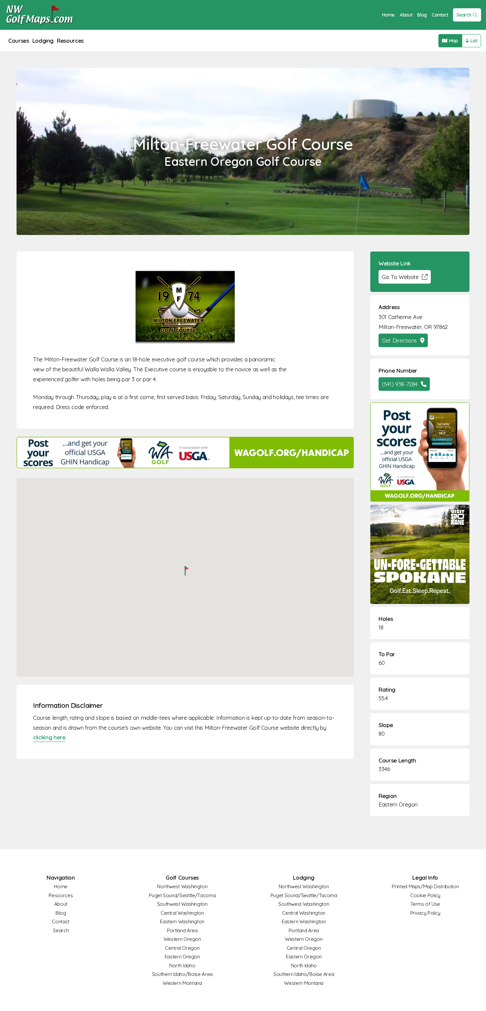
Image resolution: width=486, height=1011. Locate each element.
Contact (440, 15)
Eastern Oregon (398, 804)
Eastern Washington (182, 921)
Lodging (43, 40)
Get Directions (399, 340)
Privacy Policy (425, 913)
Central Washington (182, 913)
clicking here (49, 737)
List (473, 41)
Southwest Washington (182, 904)
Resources (70, 40)
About (406, 15)
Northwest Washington (182, 886)
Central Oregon (182, 948)
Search (464, 15)
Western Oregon (182, 939)
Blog (422, 15)
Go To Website (400, 276)
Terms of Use (425, 904)
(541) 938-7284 (400, 384)
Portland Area (182, 930)
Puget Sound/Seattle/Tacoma (182, 895)
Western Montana (182, 983)
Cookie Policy (425, 895)
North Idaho (182, 965)
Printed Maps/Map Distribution (425, 886)
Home (388, 15)
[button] (185, 571)
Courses (18, 40)
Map (453, 41)
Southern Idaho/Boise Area (182, 974)
